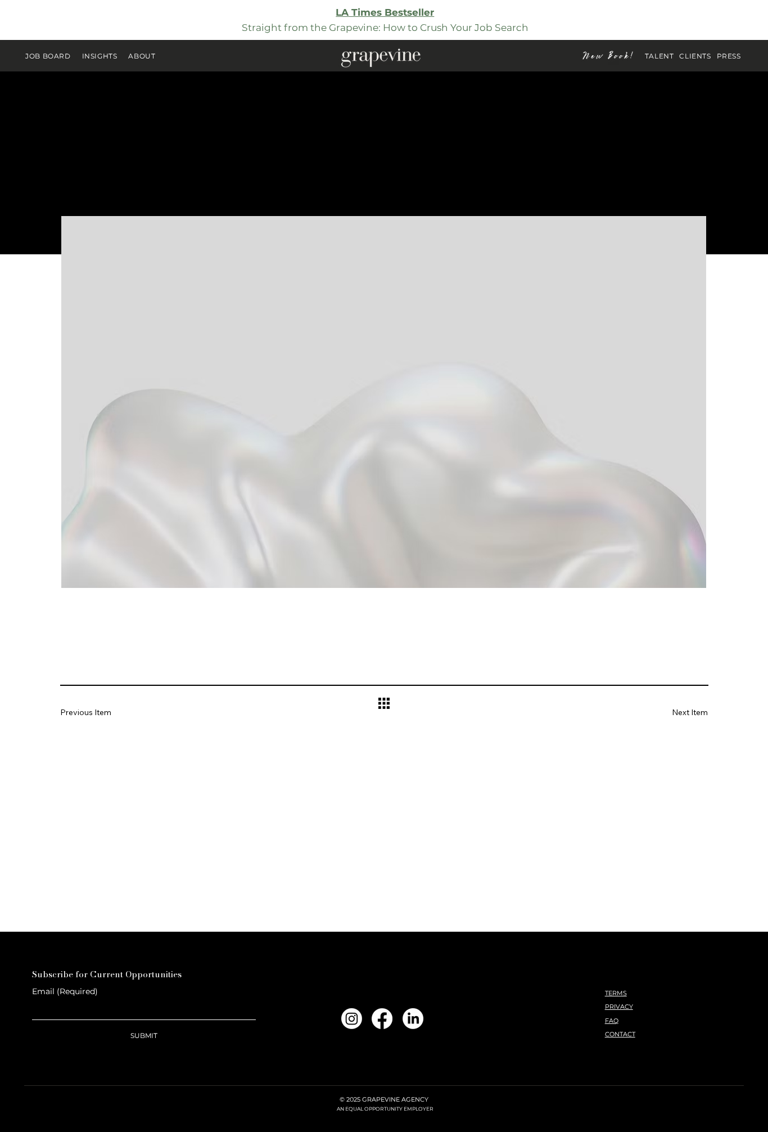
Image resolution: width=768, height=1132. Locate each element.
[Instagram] (351, 1018)
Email (65, 991)
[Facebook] (382, 1018)
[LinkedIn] (413, 1018)
